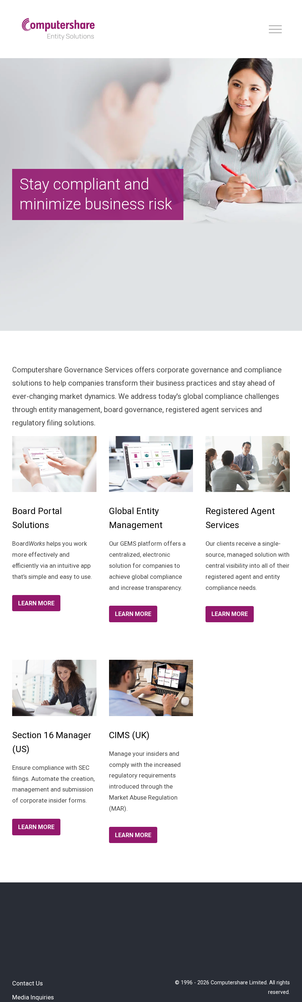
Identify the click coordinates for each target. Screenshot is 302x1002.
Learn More (36, 603)
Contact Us (27, 983)
